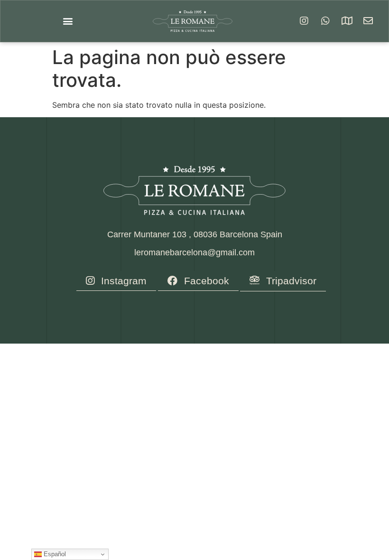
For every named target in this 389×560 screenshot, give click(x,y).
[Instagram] (304, 20)
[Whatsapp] (325, 20)
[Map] (346, 20)
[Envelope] (368, 20)
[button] (67, 21)
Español (54, 554)
